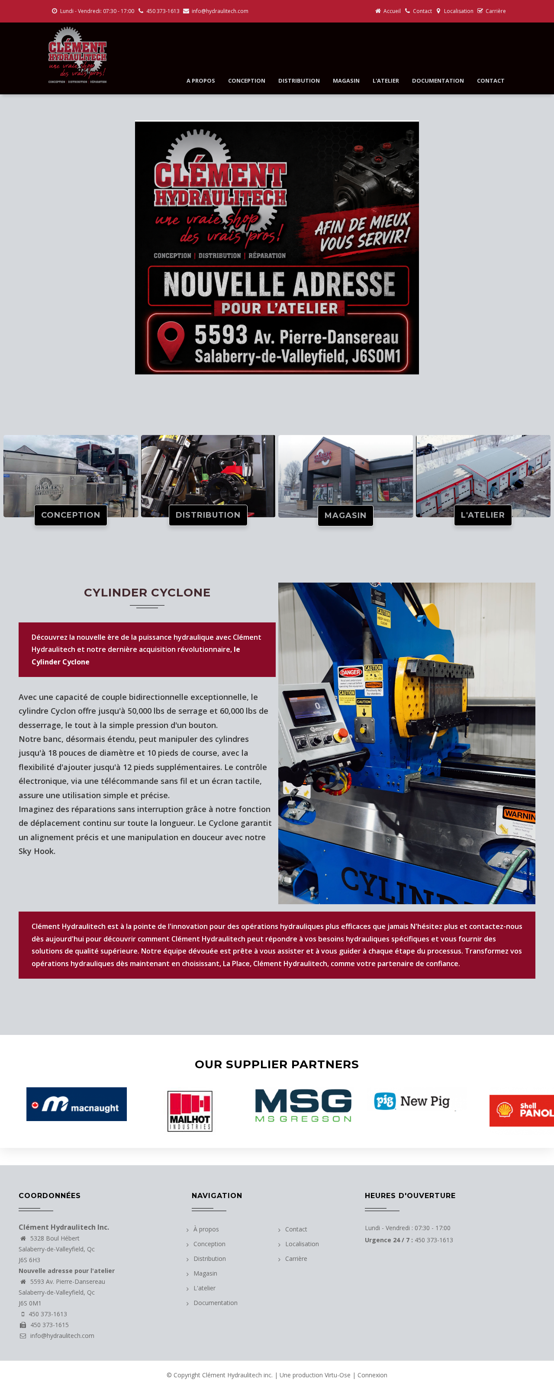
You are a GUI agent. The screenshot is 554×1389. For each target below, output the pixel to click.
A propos (201, 80)
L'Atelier (483, 515)
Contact (422, 11)
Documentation (438, 80)
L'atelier (386, 80)
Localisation (458, 11)
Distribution (299, 80)
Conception (246, 80)
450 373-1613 (163, 11)
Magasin (346, 80)
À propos (206, 1229)
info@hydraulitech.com (220, 11)
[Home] (77, 55)
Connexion (372, 1375)
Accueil (392, 11)
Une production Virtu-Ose (315, 1375)
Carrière (496, 11)
